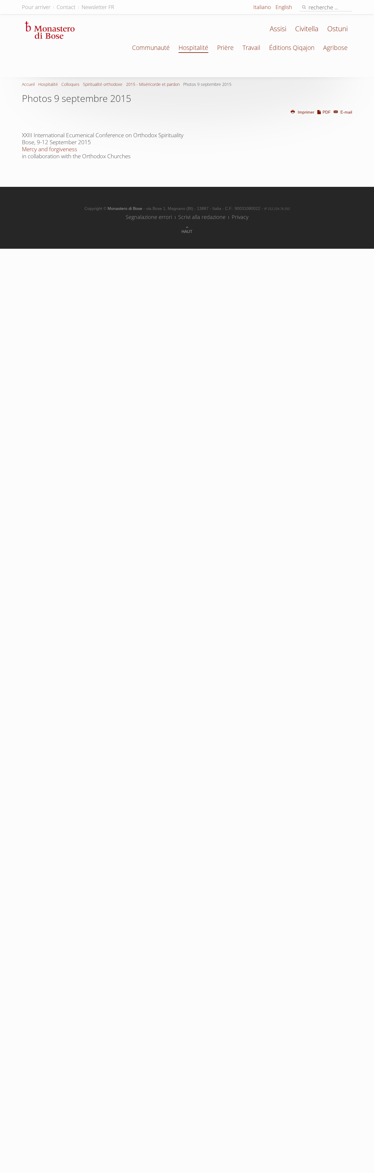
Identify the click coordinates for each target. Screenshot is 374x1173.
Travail (251, 47)
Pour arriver (36, 7)
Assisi (278, 28)
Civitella (306, 28)
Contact (66, 7)
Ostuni (337, 28)
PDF (326, 112)
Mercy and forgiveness (49, 149)
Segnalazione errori (149, 216)
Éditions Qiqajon (291, 47)
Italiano (263, 7)
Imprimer (306, 112)
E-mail (345, 112)
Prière (225, 47)
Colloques (70, 84)
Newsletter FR (98, 7)
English (284, 7)
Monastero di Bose (125, 208)
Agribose (335, 47)
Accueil (28, 84)
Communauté (151, 47)
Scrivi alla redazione (202, 216)
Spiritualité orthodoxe (102, 84)
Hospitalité (193, 47)
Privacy (240, 216)
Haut (187, 231)
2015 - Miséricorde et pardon (153, 84)
